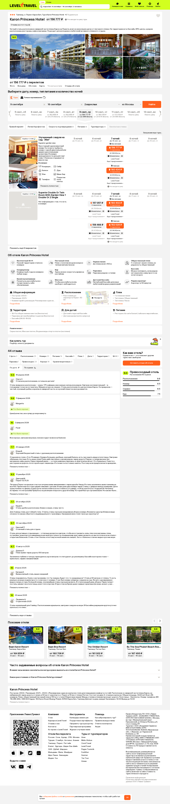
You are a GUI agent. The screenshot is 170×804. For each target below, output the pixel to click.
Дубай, (56, 790)
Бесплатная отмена (118, 127)
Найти (152, 104)
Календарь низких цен (79, 758)
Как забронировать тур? (105, 758)
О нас (50, 758)
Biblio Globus (86, 781)
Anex (83, 778)
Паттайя (67, 784)
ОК (127, 797)
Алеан (84, 801)
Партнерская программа (80, 767)
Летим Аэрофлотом (36, 127)
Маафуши (68, 793)
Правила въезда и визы (105, 761)
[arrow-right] (154, 661)
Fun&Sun (85, 792)
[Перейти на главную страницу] (23, 5)
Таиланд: (52, 784)
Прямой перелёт (16, 127)
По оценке (28, 408)
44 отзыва (15, 391)
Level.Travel (86, 786)
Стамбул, (60, 781)
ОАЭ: (50, 790)
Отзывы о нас (54, 764)
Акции (97, 767)
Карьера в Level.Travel (57, 761)
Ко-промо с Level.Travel (58, 770)
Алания (76, 781)
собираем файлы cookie (53, 796)
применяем (69, 796)
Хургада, (59, 787)
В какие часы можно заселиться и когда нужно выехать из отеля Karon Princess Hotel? (53, 710)
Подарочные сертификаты (81, 761)
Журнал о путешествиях (80, 770)
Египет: (51, 787)
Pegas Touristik (87, 789)
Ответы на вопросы (103, 764)
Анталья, (68, 781)
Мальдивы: (53, 793)
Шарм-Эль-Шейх (70, 787)
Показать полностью (19, 507)
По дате (13, 408)
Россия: (51, 778)
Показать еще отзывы (21, 655)
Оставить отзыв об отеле (141, 403)
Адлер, (64, 778)
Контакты (52, 767)
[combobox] (132, 104)
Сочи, (58, 778)
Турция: (51, 781)
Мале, (61, 793)
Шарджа (63, 790)
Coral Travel (86, 783)
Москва (76, 778)
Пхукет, (60, 784)
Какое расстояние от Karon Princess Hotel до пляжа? (36, 717)
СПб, (70, 778)
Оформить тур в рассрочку (81, 764)
